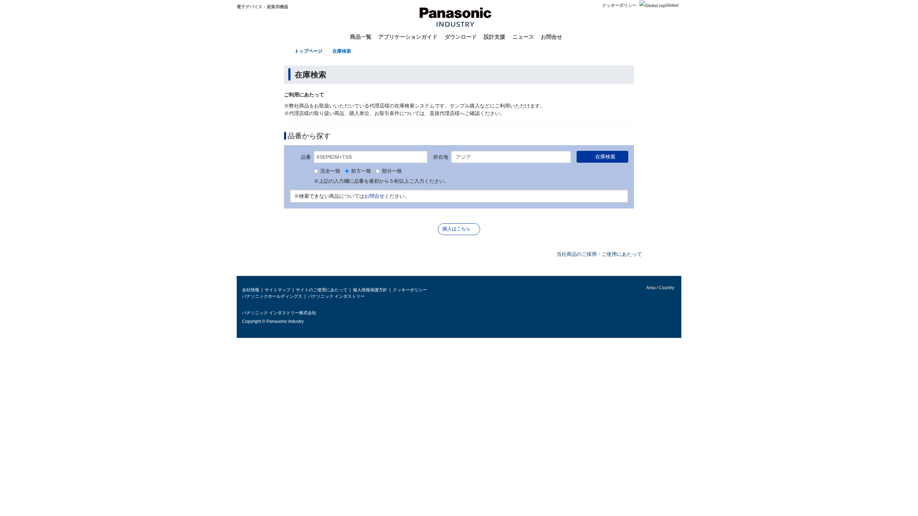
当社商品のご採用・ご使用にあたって (599, 254)
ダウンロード (461, 37)
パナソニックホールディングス (272, 296)
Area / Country (659, 287)
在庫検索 (341, 51)
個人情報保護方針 (370, 289)
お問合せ (551, 37)
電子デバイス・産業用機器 (262, 6)
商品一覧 (361, 37)
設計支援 (494, 37)
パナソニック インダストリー (336, 296)
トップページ (308, 51)
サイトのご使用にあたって (321, 289)
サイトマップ (277, 289)
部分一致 (392, 171)
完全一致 (330, 171)
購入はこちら (456, 228)
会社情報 (250, 289)
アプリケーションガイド (407, 37)
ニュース (523, 37)
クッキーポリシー (619, 5)
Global (672, 5)
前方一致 (361, 171)
